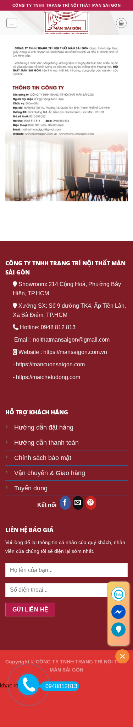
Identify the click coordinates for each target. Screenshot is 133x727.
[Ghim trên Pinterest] (90, 503)
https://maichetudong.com (48, 377)
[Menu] (11, 23)
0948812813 (61, 686)
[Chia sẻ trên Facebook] (65, 503)
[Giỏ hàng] (121, 23)
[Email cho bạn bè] (78, 503)
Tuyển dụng (31, 488)
